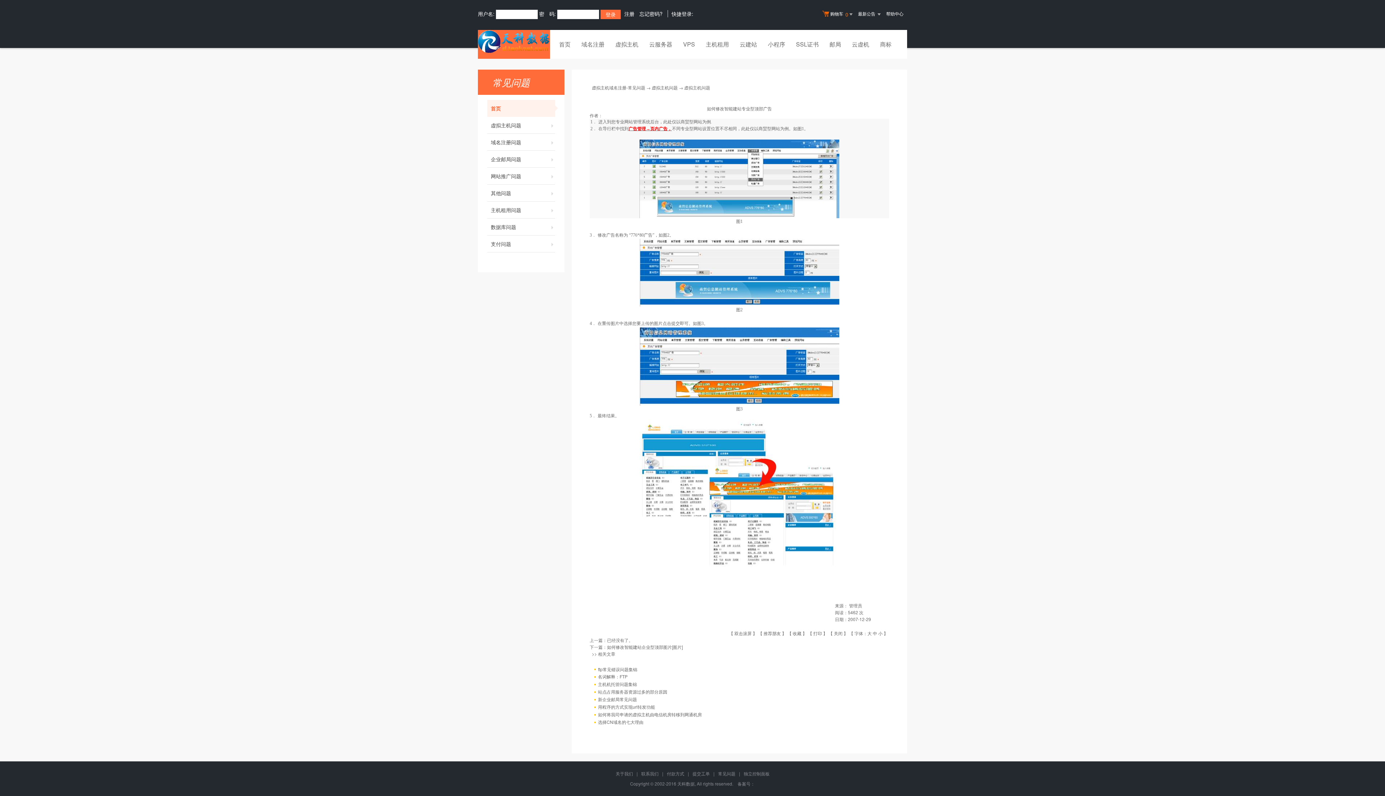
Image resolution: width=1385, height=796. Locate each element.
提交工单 (701, 773)
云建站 (748, 44)
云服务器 (660, 44)
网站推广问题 (506, 176)
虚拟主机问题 (506, 125)
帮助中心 (894, 13)
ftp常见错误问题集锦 (617, 669)
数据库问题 (503, 226)
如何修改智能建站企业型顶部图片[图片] (645, 647)
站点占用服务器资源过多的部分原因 (632, 692)
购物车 (839, 14)
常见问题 (726, 773)
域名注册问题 (506, 142)
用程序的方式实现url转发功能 (626, 707)
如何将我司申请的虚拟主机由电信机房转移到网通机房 (650, 714)
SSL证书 (807, 44)
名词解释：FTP (613, 676)
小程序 (776, 44)
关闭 (838, 633)
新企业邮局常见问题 (617, 699)
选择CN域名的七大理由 (620, 722)
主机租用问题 (506, 210)
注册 (629, 13)
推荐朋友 (772, 633)
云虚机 (860, 44)
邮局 (835, 44)
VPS (689, 44)
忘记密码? (651, 13)
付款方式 (675, 773)
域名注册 (592, 44)
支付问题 (501, 243)
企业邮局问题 (506, 159)
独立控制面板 (757, 773)
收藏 (797, 633)
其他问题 (501, 193)
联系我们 (650, 773)
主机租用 (717, 44)
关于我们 (624, 773)
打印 (817, 633)
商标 (886, 44)
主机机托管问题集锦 (617, 684)
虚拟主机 (626, 44)
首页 (565, 44)
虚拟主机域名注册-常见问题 (618, 87)
